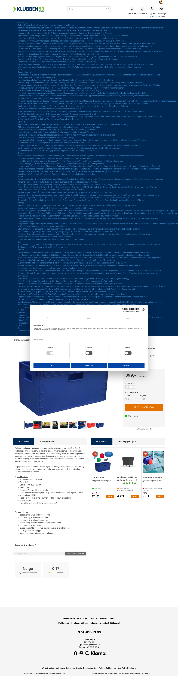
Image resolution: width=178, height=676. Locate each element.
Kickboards (72, 56)
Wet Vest (118, 284)
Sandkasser (51, 226)
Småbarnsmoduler (70, 143)
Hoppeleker (52, 137)
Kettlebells (28, 158)
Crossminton (51, 109)
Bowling (31, 148)
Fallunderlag (47, 140)
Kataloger (110, 271)
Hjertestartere (38, 38)
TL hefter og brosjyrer (51, 245)
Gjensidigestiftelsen (99, 286)
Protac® (57, 182)
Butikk (64, 211)
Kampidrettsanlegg (57, 218)
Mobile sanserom (133, 234)
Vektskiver (90, 161)
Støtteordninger (24, 286)
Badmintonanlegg (56, 216)
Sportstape (138, 85)
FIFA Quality (66, 271)
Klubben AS (22, 305)
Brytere (59, 195)
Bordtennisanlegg (91, 216)
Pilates (37, 164)
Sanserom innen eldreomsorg (91, 234)
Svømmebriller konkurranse (104, 43)
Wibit (94, 62)
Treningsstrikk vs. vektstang (36, 299)
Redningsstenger (98, 38)
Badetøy (94, 263)
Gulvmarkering (61, 101)
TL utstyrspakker (35, 245)
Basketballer (28, 75)
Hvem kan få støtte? (88, 289)
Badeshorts (87, 30)
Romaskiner (135, 166)
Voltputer (158, 117)
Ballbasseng (34, 143)
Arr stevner (29, 88)
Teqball (100, 229)
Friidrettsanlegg (83, 213)
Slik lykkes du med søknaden (68, 289)
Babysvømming (40, 54)
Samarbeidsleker (83, 124)
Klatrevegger (57, 169)
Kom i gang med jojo (70, 273)
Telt (67, 90)
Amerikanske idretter (42, 83)
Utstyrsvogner (82, 106)
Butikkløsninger (92, 205)
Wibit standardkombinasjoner (87, 67)
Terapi (20, 177)
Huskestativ (78, 140)
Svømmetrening (24, 56)
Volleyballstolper (53, 119)
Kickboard (25, 265)
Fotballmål (69, 85)
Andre (95, 151)
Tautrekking (106, 255)
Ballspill (42, 258)
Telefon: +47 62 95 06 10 (89, 647)
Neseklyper (67, 59)
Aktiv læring (23, 127)
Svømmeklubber (25, 51)
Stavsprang (112, 88)
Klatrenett (95, 140)
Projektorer (100, 195)
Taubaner (156, 224)
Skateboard (82, 148)
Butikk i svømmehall (49, 278)
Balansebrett (30, 179)
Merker (21, 310)
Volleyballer (51, 77)
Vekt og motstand (119, 64)
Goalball (109, 258)
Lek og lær (22, 122)
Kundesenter (101, 618)
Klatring (117, 83)
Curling (45, 148)
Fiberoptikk (74, 195)
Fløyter (48, 111)
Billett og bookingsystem (63, 205)
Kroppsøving (23, 101)
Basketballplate (82, 80)
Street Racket (95, 255)
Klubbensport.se (90, 668)
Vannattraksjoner (129, 28)
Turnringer (137, 117)
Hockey (91, 93)
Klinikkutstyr (104, 179)
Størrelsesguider (25, 284)
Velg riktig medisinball (70, 299)
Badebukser (23, 30)
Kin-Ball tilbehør (41, 98)
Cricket (68, 83)
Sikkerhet (119, 140)
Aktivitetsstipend (38, 286)
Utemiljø (21, 229)
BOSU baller (33, 294)
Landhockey (111, 93)
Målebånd (87, 88)
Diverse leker (28, 137)
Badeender (30, 62)
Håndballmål (51, 96)
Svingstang (82, 117)
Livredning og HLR (25, 38)
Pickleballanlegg (78, 218)
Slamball (62, 158)
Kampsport (103, 83)
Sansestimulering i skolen (108, 292)
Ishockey (102, 93)
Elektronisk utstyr (93, 46)
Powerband (59, 297)
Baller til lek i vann (42, 62)
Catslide (41, 294)
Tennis (78, 109)
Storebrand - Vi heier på (150, 286)
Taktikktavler (148, 85)
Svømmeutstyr (24, 59)
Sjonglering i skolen (104, 273)
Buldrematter (36, 104)
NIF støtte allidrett (84, 286)
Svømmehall (23, 46)
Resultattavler (90, 218)
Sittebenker (88, 208)
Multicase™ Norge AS (141, 673)
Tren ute (117, 297)
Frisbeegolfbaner (97, 213)
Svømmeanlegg (24, 211)
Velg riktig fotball (89, 271)
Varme (85, 93)
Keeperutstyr (105, 85)
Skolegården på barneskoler (39, 231)
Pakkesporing (69, 618)
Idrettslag (84, 278)
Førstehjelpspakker (59, 93)
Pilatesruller (137, 169)
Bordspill (24, 148)
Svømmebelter (78, 36)
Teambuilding (122, 124)
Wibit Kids (71, 67)
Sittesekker (100, 200)
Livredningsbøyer (51, 38)
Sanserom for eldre (90, 292)
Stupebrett (79, 28)
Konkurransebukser (100, 30)
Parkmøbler (79, 229)
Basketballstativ (69, 80)
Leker (85, 135)
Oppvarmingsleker (29, 255)
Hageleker (22, 135)
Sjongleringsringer (95, 145)
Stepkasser (102, 156)
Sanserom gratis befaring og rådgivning (142, 195)
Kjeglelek (134, 252)
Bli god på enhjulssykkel (37, 273)
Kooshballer (49, 200)
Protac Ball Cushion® (33, 187)
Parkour (117, 106)
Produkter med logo (32, 49)
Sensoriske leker (126, 198)
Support (124, 205)
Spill (19, 148)
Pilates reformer (93, 169)
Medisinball (35, 297)
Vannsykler (107, 64)
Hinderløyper (68, 140)
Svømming (22, 23)
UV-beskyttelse (109, 41)
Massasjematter (61, 184)
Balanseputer (51, 179)
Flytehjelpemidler (25, 36)
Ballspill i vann (55, 62)
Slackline (79, 130)
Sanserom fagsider (26, 198)
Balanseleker (32, 130)
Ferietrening (60, 294)
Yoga (32, 164)
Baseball (50, 135)
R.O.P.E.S (81, 297)
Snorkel (109, 265)
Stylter (86, 130)
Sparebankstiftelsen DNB (130, 286)
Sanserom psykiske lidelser (114, 234)
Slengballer (118, 75)
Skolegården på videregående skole (92, 231)
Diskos (49, 88)
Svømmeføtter (78, 59)
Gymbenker (71, 101)
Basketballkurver (44, 80)
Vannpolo (124, 49)
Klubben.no (28, 340)
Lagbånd (84, 111)
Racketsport (161, 101)
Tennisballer (28, 77)
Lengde (77, 88)
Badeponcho (78, 41)
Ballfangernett (29, 85)
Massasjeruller (88, 184)
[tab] (23, 441)
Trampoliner (102, 135)
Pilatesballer (105, 169)
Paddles (89, 265)
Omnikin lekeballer (55, 98)
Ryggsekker (52, 90)
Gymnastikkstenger (84, 101)
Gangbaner (129, 179)
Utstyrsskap (71, 106)
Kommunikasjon (156, 179)
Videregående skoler (105, 302)
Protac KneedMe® (80, 187)
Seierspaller (132, 213)
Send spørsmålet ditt (75, 553)
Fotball (20, 85)
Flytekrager (54, 36)
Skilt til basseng (63, 49)
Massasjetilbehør (101, 184)
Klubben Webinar (121, 271)
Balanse (38, 135)
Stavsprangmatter (124, 104)
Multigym (27, 171)
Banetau (40, 25)
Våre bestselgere (25, 302)
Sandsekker (52, 161)
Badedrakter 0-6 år (45, 33)
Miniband (44, 297)
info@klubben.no (92, 645)
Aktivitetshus (33, 216)
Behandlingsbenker (43, 93)
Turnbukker (118, 117)
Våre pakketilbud (121, 302)
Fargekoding (61, 124)
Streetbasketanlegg (161, 213)
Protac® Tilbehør (77, 190)
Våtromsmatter (134, 49)
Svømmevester (90, 36)
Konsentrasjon (24, 182)
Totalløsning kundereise (43, 205)
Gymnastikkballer (55, 75)
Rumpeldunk (71, 124)
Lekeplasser (23, 221)
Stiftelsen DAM (114, 286)
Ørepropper (113, 59)
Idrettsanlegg (88, 85)
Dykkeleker (65, 62)
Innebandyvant (143, 96)
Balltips (48, 258)
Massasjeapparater (34, 184)
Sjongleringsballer (50, 145)
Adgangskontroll (30, 25)
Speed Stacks (96, 124)
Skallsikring (116, 205)
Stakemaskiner (123, 166)
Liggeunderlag (41, 90)
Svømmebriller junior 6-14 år (63, 43)
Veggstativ (93, 80)
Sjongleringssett (110, 145)
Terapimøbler (68, 200)
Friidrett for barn (40, 88)
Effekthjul (66, 195)
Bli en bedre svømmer (107, 263)
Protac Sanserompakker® (140, 187)
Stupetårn (88, 28)
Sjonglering (22, 145)
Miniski (67, 151)
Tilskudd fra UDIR (103, 289)
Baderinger (45, 36)
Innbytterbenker (111, 213)
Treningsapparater (63, 171)
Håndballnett (62, 96)
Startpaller (71, 28)
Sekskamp (142, 302)
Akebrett (30, 151)
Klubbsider (124, 36)
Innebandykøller (118, 96)
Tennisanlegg (116, 218)
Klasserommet (70, 281)
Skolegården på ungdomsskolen (64, 231)
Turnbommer (108, 117)
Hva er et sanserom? (58, 292)
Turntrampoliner (148, 117)
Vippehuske (142, 140)
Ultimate (137, 255)
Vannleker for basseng (111, 49)
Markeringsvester (110, 111)
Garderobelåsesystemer (37, 208)
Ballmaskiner (63, 213)
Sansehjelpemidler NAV (40, 292)
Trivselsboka (145, 245)
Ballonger (30, 132)
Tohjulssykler (103, 148)
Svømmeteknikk (124, 56)
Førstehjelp (22, 93)
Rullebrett (77, 179)
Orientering (124, 83)
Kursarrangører (83, 54)
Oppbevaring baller (42, 106)
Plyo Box (62, 156)
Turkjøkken (79, 90)
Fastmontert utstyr (108, 46)
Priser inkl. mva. (158, 17)
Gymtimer (48, 281)
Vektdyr (94, 182)
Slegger (94, 88)
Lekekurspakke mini (79, 245)
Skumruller (26, 174)
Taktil (95, 198)
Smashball (127, 75)
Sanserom (22, 195)
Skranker (31, 117)
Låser (37, 161)
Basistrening (37, 156)
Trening (21, 153)
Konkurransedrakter (96, 33)
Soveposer (61, 90)
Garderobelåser (105, 205)
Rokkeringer (70, 137)
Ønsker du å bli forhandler (74, 239)
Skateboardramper (145, 213)
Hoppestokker (64, 130)
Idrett (20, 70)
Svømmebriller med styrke (127, 43)
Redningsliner (85, 38)
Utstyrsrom (140, 218)
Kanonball (75, 75)
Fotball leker (39, 271)
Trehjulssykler (114, 148)
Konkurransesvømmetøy (49, 265)
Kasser (31, 106)
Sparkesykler (92, 148)
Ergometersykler (110, 166)
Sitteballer (65, 182)
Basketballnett (57, 80)
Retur (79, 618)
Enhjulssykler (53, 130)
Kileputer (63, 114)
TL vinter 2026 (105, 245)
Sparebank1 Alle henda (46, 289)
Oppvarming (81, 281)
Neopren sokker (71, 284)
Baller (20, 75)
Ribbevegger (171, 101)
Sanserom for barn (74, 292)
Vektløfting (70, 158)
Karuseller (87, 140)
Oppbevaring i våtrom (105, 106)
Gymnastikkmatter (63, 104)
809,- (144, 399)
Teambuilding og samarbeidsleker (32, 124)
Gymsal (41, 281)
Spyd (99, 88)
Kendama (58, 273)
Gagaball (98, 252)
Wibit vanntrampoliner (119, 67)
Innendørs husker (46, 143)
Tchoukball (138, 83)
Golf (53, 148)
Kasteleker (73, 127)
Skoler (77, 278)
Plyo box (55, 158)
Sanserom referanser (43, 198)
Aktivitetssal (44, 216)
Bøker (40, 127)
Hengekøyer (30, 90)
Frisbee (36, 137)
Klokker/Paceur (83, 211)
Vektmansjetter (72, 161)
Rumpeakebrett (86, 151)
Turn (20, 114)
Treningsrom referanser (110, 171)
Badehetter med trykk (41, 51)
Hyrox (28, 297)
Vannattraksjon (167, 211)
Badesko (108, 33)
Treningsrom (135, 229)
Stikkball (143, 75)
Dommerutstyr (52, 85)
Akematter (38, 151)
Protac (92, 284)
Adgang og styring (25, 205)
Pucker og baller (133, 93)
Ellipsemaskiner (97, 166)
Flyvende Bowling (82, 252)
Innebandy (95, 96)
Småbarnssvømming (26, 41)
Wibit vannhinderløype (66, 278)
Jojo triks (50, 273)
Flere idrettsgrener (25, 83)
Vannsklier (140, 28)
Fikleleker (34, 182)
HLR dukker (75, 38)
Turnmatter (137, 104)
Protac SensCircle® (35, 190)
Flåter (89, 62)
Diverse (143, 64)
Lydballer (31, 200)
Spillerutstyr (128, 85)
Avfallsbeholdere (32, 229)
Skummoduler (41, 117)
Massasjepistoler (75, 184)
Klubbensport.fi (112, 668)
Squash (72, 109)
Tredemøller (157, 166)
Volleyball (22, 119)
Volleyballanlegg (151, 218)
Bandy (96, 93)
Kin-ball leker (126, 252)
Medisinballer (53, 156)
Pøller (147, 179)
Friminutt (34, 281)
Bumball (50, 252)
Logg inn (151, 9)
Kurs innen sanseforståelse (60, 237)
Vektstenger (87, 158)
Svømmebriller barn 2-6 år (41, 43)
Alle (33, 302)
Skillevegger (70, 208)
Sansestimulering (59, 198)
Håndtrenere (42, 192)
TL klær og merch (25, 247)
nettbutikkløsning (117, 673)
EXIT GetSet (50, 294)
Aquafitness (63, 263)
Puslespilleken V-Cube (87, 273)
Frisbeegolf (84, 83)
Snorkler (103, 56)
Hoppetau (105, 101)
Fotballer (44, 75)
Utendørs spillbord (66, 229)
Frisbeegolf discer (25, 331)
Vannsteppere (97, 64)
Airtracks (27, 104)
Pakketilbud (151, 101)
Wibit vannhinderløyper (154, 28)
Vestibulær (102, 198)
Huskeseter (89, 224)
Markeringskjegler (95, 111)
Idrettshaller (23, 216)
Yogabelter (56, 174)
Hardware (132, 205)
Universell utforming (113, 28)
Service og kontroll (103, 218)
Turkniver (88, 90)
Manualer (37, 158)
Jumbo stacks (108, 252)
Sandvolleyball (66, 119)
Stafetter (113, 124)
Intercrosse (93, 83)
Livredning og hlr (132, 46)
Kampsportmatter (93, 104)
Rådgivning (104, 211)
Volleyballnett (41, 119)
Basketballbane (77, 216)
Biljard (53, 83)
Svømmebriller (24, 43)
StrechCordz (112, 56)
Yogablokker (46, 174)
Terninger (88, 127)
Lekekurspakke (93, 245)
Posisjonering (79, 200)
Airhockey (33, 252)
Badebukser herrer (74, 30)
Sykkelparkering (90, 229)
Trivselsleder (23, 245)
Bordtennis (108, 80)
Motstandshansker (61, 64)
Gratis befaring (33, 195)
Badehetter (35, 59)
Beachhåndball (31, 96)
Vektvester (109, 161)
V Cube (138, 145)
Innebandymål (131, 96)
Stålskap (50, 208)
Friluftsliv (21, 90)
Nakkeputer (49, 182)
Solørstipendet (51, 286)
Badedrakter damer (76, 33)
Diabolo (30, 145)
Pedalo (70, 179)
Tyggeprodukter (84, 182)
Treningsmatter (125, 156)
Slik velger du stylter (137, 273)
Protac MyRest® (123, 187)
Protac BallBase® (49, 187)
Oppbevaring (45, 28)
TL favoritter (155, 245)
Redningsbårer (64, 38)
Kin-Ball (92, 75)
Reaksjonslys (81, 156)
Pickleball (124, 106)
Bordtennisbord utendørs (49, 229)
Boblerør (52, 195)
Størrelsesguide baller (86, 260)
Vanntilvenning (80, 268)
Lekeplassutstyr (24, 140)
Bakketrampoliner (38, 226)
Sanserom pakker (112, 195)
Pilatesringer (127, 169)
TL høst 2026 (65, 245)
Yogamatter (36, 174)
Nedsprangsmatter (109, 104)
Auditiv (69, 198)
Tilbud (20, 328)
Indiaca (70, 96)
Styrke (50, 164)
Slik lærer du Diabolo (120, 273)
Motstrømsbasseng (32, 28)
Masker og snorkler (55, 59)
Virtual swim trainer (156, 51)
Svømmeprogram (58, 268)
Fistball (77, 83)
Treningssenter (41, 239)
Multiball (141, 252)
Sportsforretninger (77, 302)
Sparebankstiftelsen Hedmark (123, 289)
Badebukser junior (59, 30)
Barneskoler (40, 302)
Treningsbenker (77, 171)
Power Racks (36, 171)
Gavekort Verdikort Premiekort (83, 51)
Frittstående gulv (49, 104)
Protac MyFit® (110, 187)
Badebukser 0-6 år (44, 30)
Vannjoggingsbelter (112, 36)
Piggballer (58, 200)
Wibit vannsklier (134, 67)
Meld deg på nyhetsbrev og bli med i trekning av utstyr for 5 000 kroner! (89, 623)
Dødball (72, 252)
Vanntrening (23, 64)
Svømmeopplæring (26, 54)
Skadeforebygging (69, 260)
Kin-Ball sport (29, 98)
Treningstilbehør (24, 111)
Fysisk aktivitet (71, 294)
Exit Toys (158, 302)
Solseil (58, 226)
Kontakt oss (27, 307)
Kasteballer (84, 75)
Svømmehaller (91, 302)
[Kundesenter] (142, 9)
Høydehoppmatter (78, 104)
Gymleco (80, 294)
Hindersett (97, 101)
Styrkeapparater (48, 171)
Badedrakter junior (60, 33)
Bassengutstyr (50, 25)
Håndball (21, 96)
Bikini (86, 33)
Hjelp (20, 307)
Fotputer (41, 182)
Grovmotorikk (93, 179)
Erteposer (45, 101)
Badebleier (32, 30)
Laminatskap (59, 208)
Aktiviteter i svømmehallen (38, 263)
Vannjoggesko (75, 64)
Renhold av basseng (48, 49)
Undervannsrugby (94, 49)
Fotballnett (78, 85)
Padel (59, 109)
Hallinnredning (32, 218)
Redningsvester (65, 36)
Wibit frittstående (60, 67)
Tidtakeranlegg (99, 28)
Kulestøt (70, 88)
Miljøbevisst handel (26, 315)
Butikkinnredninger (78, 46)
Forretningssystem (99, 673)
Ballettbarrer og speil (37, 114)
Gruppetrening (24, 164)
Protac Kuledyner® (96, 187)
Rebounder (122, 111)
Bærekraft (22, 312)
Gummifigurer (57, 140)
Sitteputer (74, 182)
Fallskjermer (51, 124)
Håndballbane (43, 218)
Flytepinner (82, 62)
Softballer (136, 75)
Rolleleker (115, 224)
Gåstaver (33, 192)
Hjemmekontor (90, 294)
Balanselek (22, 130)
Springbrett (72, 117)
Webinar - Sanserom (153, 271)
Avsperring (33, 213)
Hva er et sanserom (35, 234)
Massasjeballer (48, 184)
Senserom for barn (71, 234)
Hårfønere (79, 208)
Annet (114, 38)
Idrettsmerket (58, 281)
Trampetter (98, 117)
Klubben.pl (131, 668)
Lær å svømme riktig (77, 265)
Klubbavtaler (34, 265)
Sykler (57, 148)
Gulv (93, 174)
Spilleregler (108, 281)
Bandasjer (31, 93)
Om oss (112, 618)
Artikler (21, 250)
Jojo (41, 145)
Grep (85, 171)
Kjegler (128, 101)
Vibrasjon (110, 198)
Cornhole (57, 252)
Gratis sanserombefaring (53, 234)
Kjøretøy (74, 148)
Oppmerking (123, 213)
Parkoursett (29, 169)
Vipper (162, 224)
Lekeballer (99, 75)
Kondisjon (44, 164)
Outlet (20, 325)
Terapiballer (23, 200)
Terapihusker (110, 200)
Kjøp (144, 407)
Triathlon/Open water (100, 59)
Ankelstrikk (53, 263)
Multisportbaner (117, 85)
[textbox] (39, 553)
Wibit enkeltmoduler (45, 67)
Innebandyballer (105, 96)
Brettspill (38, 148)
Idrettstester (125, 258)
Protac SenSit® (49, 190)
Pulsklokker (71, 156)
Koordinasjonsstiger (73, 111)
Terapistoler (121, 200)
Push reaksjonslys (71, 297)
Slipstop (103, 265)
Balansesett (43, 130)
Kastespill (61, 137)
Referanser (55, 28)
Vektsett (78, 158)
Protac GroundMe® (65, 187)
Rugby (131, 83)
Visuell (117, 198)
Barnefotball (28, 271)
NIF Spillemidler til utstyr (67, 286)
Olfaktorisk (76, 198)
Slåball (53, 255)
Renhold (63, 28)
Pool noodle (33, 64)
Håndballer (67, 75)
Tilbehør (100, 36)
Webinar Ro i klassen (136, 271)
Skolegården (23, 231)
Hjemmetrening (24, 166)
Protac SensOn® (63, 190)
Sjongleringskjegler (80, 145)
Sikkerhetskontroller (26, 239)
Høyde (55, 88)
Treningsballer (113, 156)
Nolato (80, 284)
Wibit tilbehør (104, 67)
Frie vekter (22, 161)
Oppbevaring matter (58, 106)
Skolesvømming (70, 54)
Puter (143, 179)
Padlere (80, 56)
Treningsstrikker (133, 64)
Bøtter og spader (50, 151)
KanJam (117, 252)
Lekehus (103, 140)
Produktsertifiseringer (27, 318)
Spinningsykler (146, 166)
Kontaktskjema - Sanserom (37, 237)
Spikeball (105, 124)
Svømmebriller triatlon (147, 43)
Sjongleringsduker (65, 145)
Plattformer (95, 54)
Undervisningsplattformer (129, 51)
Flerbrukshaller (104, 216)
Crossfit (21, 158)
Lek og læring (23, 252)
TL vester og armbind (58, 247)
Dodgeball (37, 75)
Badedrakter (23, 33)
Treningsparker (93, 171)
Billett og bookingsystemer (60, 46)
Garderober (61, 25)
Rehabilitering (23, 192)
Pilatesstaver (147, 169)
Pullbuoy (96, 56)
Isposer (97, 85)
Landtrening (88, 56)
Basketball (22, 80)
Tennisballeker (128, 255)
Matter (133, 101)
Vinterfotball (101, 271)
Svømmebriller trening (84, 43)
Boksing (63, 258)
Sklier (125, 140)
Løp (81, 88)
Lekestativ (111, 140)
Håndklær (64, 56)
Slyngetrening (92, 156)
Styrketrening (76, 271)
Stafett (105, 88)
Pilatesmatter (116, 169)
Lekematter (57, 143)
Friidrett (21, 88)
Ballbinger (42, 213)
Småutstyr (74, 49)
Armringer (36, 36)
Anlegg (21, 25)
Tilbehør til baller (39, 77)
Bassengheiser (44, 211)
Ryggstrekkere (114, 184)
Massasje (22, 184)
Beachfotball (40, 85)
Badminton (32, 109)
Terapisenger (90, 200)
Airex (26, 294)
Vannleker (120, 41)
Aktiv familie (133, 302)
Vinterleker (22, 151)
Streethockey (121, 93)
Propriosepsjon (87, 198)
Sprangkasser (62, 117)
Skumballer (73, 132)
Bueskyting (60, 83)
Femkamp (151, 302)
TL (19, 242)
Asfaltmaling (33, 127)
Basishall (67, 216)
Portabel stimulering (87, 195)
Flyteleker (74, 62)
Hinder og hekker (58, 111)
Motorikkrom (23, 143)
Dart (72, 83)
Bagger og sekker (38, 56)
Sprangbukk (52, 117)
